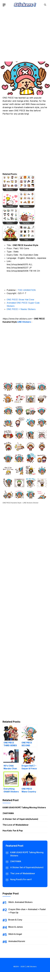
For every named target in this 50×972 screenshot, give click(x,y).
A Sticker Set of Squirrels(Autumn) (20, 819)
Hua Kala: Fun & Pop (13, 830)
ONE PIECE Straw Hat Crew (20, 299)
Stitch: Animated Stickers (20, 902)
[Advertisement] (25, 35)
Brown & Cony (15, 919)
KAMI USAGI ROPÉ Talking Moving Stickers (24, 807)
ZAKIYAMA (8, 813)
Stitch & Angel (15, 934)
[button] (45, 4)
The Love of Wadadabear (16, 825)
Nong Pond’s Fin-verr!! (21, 879)
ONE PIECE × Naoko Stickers (21, 309)
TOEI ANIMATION (27, 290)
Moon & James (15, 927)
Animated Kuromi (16, 941)
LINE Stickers (24, 322)
